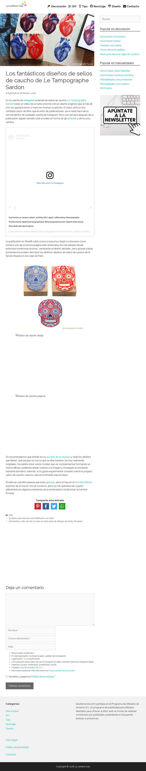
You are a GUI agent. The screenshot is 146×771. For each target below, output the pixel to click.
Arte (11, 515)
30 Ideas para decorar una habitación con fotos (31, 518)
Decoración (12, 711)
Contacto (11, 754)
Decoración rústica (110, 41)
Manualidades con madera (114, 83)
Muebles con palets (110, 45)
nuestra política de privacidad (62, 670)
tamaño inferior (83, 482)
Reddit (73, 118)
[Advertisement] (50, 549)
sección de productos (58, 456)
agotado (50, 482)
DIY (8, 715)
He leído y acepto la (32, 676)
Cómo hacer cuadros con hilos (116, 75)
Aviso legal (11, 739)
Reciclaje (11, 724)
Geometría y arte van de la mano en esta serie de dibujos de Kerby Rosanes (46, 521)
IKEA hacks (106, 88)
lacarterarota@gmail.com (31, 667)
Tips (8, 719)
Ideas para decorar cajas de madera (119, 54)
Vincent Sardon (31, 231)
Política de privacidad (43, 676)
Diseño (9, 728)
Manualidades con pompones (116, 79)
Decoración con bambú (113, 36)
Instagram (29, 100)
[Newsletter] (120, 115)
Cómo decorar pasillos (112, 49)
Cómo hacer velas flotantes (115, 70)
